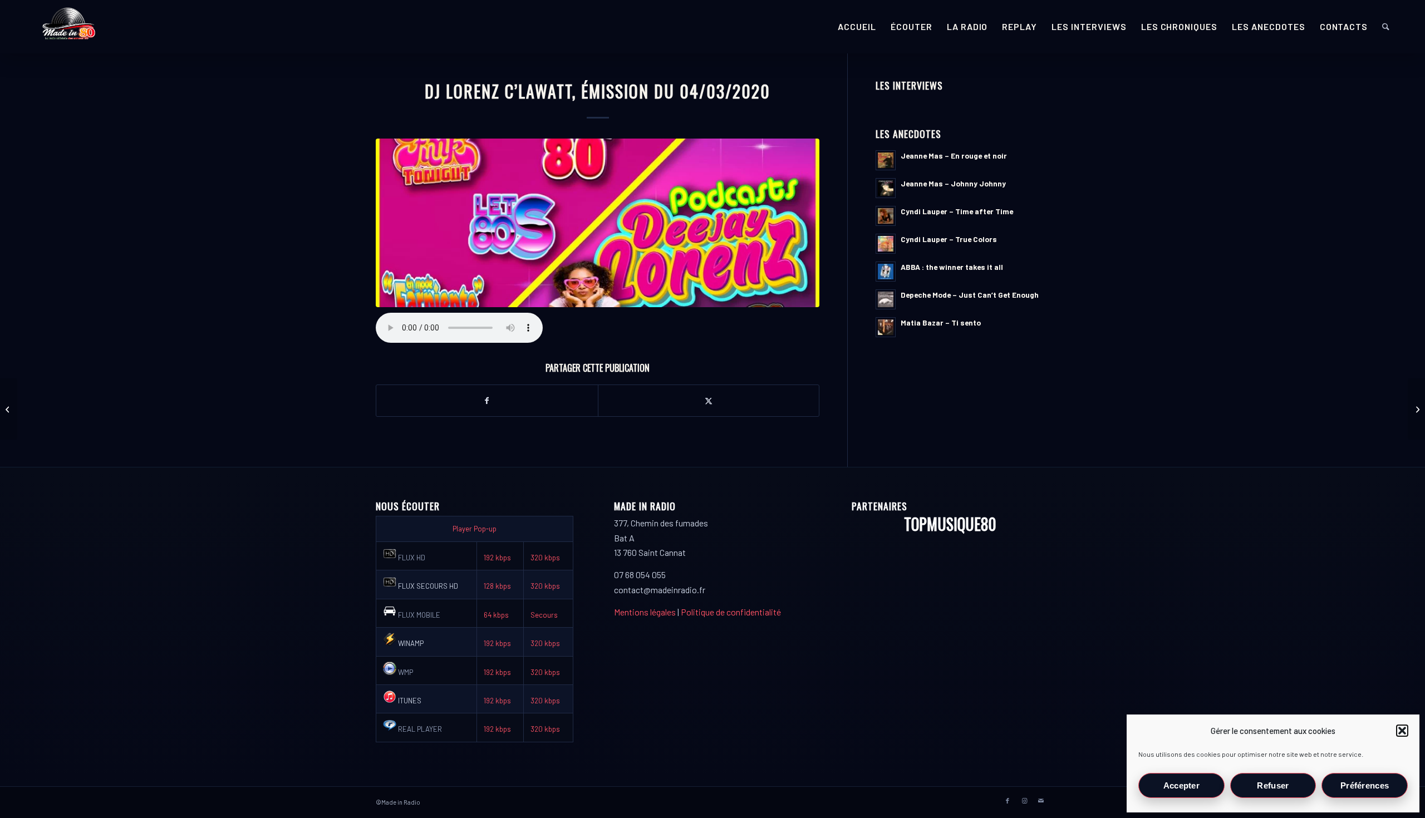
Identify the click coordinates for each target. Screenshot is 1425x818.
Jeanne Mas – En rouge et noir (954, 155)
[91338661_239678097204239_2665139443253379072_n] (597, 223)
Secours (544, 614)
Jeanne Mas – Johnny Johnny (953, 183)
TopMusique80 (950, 524)
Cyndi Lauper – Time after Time (957, 211)
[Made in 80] (68, 26)
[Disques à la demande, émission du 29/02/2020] (8, 409)
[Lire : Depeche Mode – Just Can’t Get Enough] (886, 299)
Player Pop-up (475, 528)
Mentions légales (645, 612)
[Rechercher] (1386, 26)
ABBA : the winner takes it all (952, 267)
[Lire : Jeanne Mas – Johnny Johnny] (886, 188)
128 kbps (497, 586)
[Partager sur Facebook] (487, 400)
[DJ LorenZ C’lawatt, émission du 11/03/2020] (1416, 409)
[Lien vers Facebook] (1007, 800)
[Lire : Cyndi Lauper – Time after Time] (886, 216)
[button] (1402, 730)
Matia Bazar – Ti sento (941, 322)
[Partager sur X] (708, 400)
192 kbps (497, 557)
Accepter (1181, 785)
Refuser (1273, 785)
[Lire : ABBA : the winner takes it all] (886, 272)
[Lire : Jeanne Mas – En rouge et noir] (886, 160)
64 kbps (496, 614)
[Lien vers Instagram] (1024, 800)
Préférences (1364, 785)
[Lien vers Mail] (1041, 800)
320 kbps (545, 557)
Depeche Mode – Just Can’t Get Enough (970, 294)
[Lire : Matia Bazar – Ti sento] (886, 327)
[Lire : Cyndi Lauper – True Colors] (886, 244)
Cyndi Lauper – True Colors (949, 239)
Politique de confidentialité (731, 612)
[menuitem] (857, 26)
